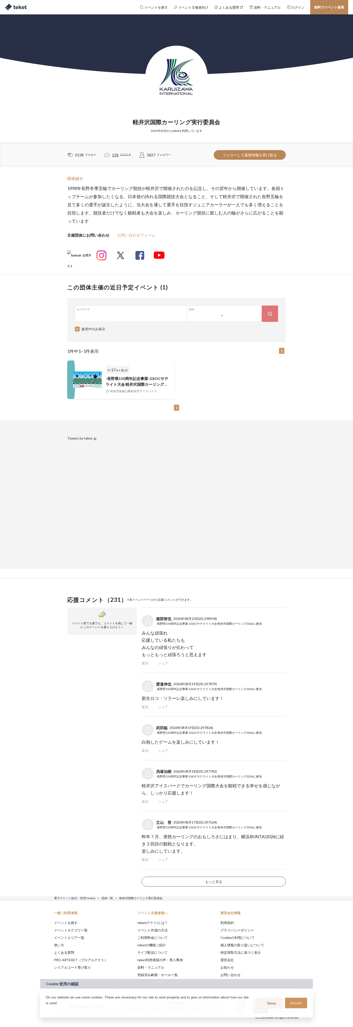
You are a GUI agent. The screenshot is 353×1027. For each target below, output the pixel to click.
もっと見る (213, 882)
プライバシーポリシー (237, 930)
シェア (163, 663)
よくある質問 (64, 952)
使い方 (59, 945)
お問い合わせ (230, 975)
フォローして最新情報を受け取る (250, 155)
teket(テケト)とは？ (152, 923)
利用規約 (227, 923)
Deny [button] (271, 1003)
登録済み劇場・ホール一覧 (157, 975)
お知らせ (227, 967)
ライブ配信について (152, 952)
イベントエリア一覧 (69, 937)
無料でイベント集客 (329, 7)
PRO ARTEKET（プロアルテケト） (81, 960)
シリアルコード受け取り (72, 967)
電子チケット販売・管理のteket (74, 898)
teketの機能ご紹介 (151, 945)
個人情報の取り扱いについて (242, 945)
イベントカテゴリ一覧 (71, 930)
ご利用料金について (152, 937)
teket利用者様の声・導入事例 (160, 960)
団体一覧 (107, 898)
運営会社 (227, 960)
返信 (145, 663)
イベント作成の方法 (152, 930)
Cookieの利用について (237, 937)
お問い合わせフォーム (136, 235)
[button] (46, 1009)
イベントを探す (66, 923)
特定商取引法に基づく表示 (240, 952)
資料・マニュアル (150, 967)
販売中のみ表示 (93, 329)
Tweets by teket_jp (82, 438)
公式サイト (79, 257)
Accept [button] (296, 1003)
